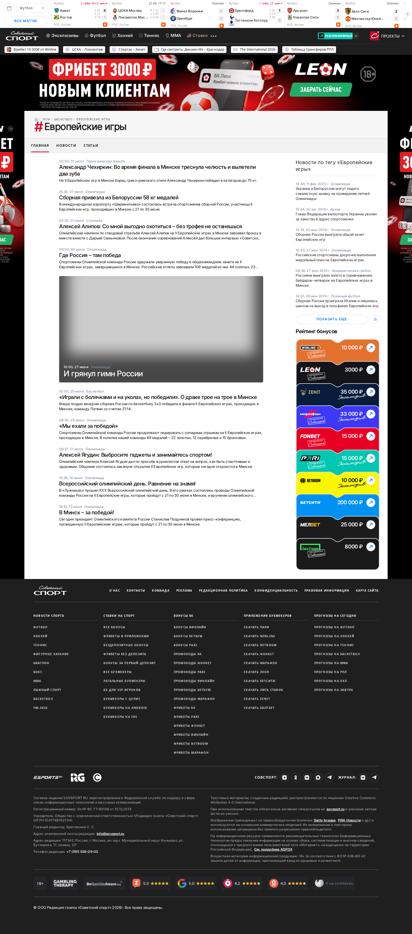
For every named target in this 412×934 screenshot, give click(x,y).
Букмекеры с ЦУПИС (121, 699)
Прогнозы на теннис (334, 645)
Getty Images (325, 820)
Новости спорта (48, 616)
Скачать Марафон (260, 663)
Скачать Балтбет (259, 708)
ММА (37, 681)
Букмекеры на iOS (120, 717)
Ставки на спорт (119, 616)
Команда (160, 590)
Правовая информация (326, 590)
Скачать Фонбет (259, 654)
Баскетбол (43, 699)
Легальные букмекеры (124, 681)
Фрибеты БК (185, 708)
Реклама (184, 590)
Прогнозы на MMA (331, 663)
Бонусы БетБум (188, 636)
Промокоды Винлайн (194, 681)
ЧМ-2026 (40, 708)
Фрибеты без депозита (124, 654)
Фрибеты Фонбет (189, 726)
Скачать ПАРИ (256, 627)
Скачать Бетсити (259, 681)
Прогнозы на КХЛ (330, 681)
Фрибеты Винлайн (191, 735)
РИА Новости (349, 820)
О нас (114, 590)
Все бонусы (114, 627)
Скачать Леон (256, 672)
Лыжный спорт (47, 690)
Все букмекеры (117, 672)
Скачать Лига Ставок (263, 690)
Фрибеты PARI (186, 717)
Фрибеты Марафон (191, 753)
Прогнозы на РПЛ (330, 672)
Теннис (40, 645)
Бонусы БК (184, 616)
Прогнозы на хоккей (334, 636)
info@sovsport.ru (110, 834)
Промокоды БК (188, 654)
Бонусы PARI (185, 645)
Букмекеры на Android (125, 708)
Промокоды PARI (190, 672)
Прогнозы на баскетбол (337, 654)
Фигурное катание (51, 654)
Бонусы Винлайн (190, 627)
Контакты (136, 590)
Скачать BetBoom (260, 645)
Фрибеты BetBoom (191, 744)
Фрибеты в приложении (126, 636)
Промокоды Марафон (194, 699)
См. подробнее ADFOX (273, 849)
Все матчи (25, 21)
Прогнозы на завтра (333, 690)
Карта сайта (367, 590)
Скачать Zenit (257, 699)
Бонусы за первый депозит (129, 663)
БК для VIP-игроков (122, 690)
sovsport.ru (335, 809)
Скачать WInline (259, 636)
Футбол (40, 627)
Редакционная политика (223, 590)
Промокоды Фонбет (193, 663)
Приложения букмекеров (268, 616)
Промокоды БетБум (192, 690)
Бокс (37, 672)
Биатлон (41, 663)
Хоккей (40, 636)
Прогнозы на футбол (334, 627)
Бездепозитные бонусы (126, 645)
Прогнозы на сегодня (335, 616)
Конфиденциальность (276, 590)
